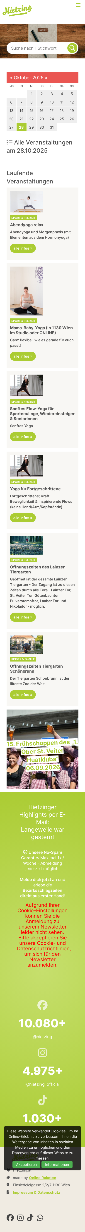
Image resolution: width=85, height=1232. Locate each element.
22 (31, 119)
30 (41, 127)
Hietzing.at (18, 11)
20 (11, 119)
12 (72, 102)
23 (41, 119)
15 (32, 110)
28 (21, 127)
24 (51, 119)
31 (52, 127)
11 (61, 102)
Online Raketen (42, 1177)
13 (11, 110)
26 (72, 119)
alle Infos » (22, 248)
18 (62, 110)
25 (62, 119)
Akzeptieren (26, 1164)
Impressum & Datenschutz (36, 1192)
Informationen (57, 1164)
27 (11, 127)
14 (21, 110)
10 (52, 102)
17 (51, 110)
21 (21, 119)
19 (72, 110)
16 (42, 110)
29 (31, 127)
